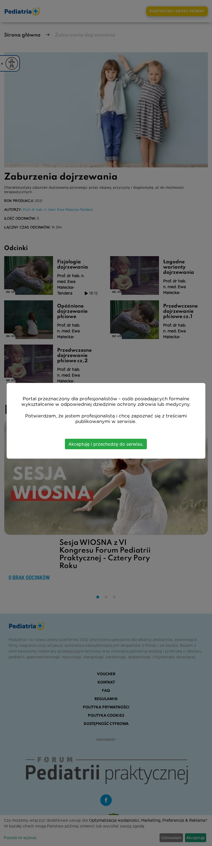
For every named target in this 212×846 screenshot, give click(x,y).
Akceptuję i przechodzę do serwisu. (105, 444)
